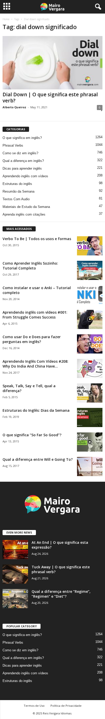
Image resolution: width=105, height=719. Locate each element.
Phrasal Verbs (13, 145)
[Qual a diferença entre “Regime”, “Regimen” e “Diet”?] (15, 598)
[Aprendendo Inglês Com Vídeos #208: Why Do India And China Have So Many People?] (89, 368)
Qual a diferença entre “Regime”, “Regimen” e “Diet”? (61, 594)
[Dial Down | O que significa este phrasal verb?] (52, 62)
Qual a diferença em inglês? (23, 161)
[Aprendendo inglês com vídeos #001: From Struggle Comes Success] (89, 319)
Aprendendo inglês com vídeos (25, 176)
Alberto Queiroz (14, 107)
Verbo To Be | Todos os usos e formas (37, 238)
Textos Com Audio (16, 199)
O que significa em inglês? (22, 138)
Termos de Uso (34, 706)
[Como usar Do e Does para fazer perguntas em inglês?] (89, 343)
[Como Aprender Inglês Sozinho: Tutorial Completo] (89, 270)
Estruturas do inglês (17, 184)
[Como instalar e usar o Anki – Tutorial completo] (89, 294)
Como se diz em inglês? (20, 153)
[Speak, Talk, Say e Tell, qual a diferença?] (89, 393)
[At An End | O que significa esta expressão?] (15, 549)
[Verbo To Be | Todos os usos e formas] (89, 245)
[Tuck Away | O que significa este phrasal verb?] (15, 574)
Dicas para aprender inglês (22, 168)
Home (6, 19)
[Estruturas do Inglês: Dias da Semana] (89, 417)
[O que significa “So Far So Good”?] (89, 442)
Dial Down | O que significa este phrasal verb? (50, 97)
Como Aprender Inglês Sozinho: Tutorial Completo (30, 265)
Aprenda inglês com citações (24, 214)
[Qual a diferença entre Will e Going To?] (89, 466)
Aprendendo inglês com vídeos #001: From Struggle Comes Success (35, 315)
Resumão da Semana (18, 191)
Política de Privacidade (66, 706)
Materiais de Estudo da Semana (26, 207)
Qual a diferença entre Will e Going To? (38, 459)
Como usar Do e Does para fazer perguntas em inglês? (32, 339)
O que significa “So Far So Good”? (32, 434)
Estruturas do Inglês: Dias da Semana (36, 410)
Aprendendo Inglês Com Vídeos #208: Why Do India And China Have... (35, 364)
